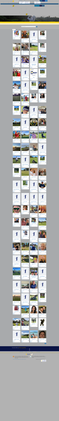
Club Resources (26, 2)
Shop (30, 0)
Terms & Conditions (22, 359)
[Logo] (15, 1)
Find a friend (38, 351)
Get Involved (21, 0)
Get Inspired (21, 2)
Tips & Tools (36, 0)
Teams (16, 29)
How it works (21, 351)
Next (45, 343)
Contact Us (25, 359)
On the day (37, 2)
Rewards (33, 0)
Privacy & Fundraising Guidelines (16, 359)
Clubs (24, 0)
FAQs (41, 0)
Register (46, 0)
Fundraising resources (38, 3)
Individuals (14, 29)
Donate (43, 0)
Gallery (21, 3)
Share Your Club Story (27, 3)
